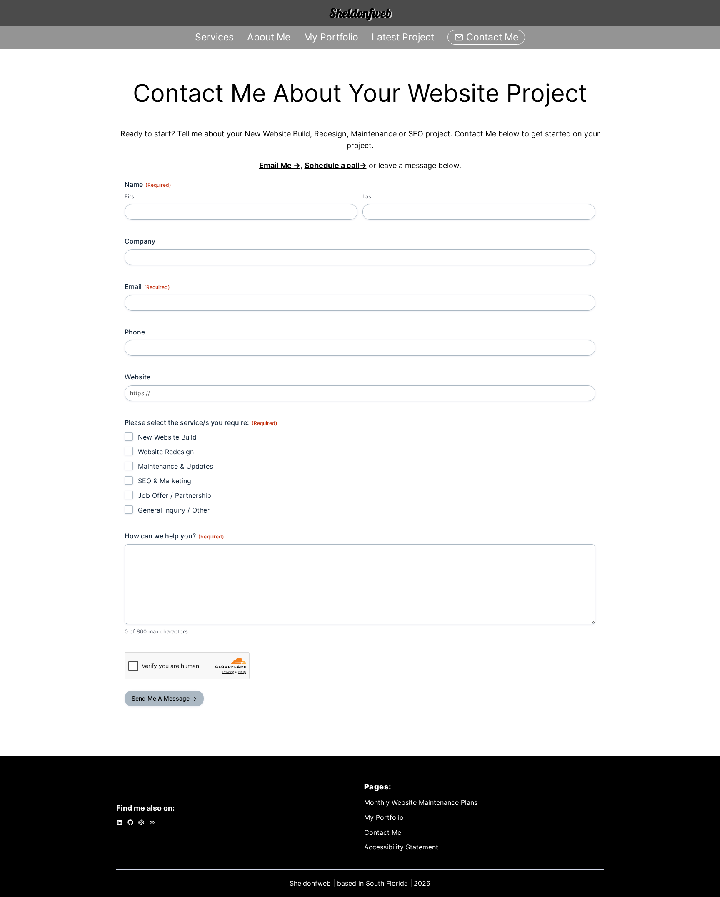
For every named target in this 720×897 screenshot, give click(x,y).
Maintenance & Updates (175, 466)
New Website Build (167, 437)
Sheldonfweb (360, 13)
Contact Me (492, 37)
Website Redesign (166, 451)
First (130, 196)
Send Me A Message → (164, 698)
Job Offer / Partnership (174, 495)
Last (367, 196)
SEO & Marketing (164, 481)
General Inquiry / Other (174, 510)
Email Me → (279, 165)
